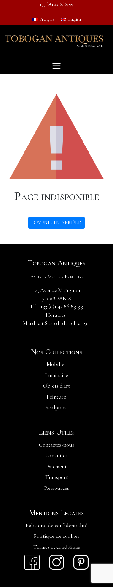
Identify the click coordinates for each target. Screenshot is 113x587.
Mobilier (57, 364)
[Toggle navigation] (56, 66)
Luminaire (56, 375)
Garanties (56, 455)
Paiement (56, 466)
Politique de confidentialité (57, 525)
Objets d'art (56, 386)
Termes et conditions (56, 547)
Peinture (56, 397)
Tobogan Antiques (56, 263)
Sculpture (57, 407)
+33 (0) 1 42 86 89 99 (56, 4)
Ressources (56, 488)
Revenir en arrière (56, 222)
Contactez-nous (56, 445)
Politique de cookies (56, 536)
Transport (56, 477)
